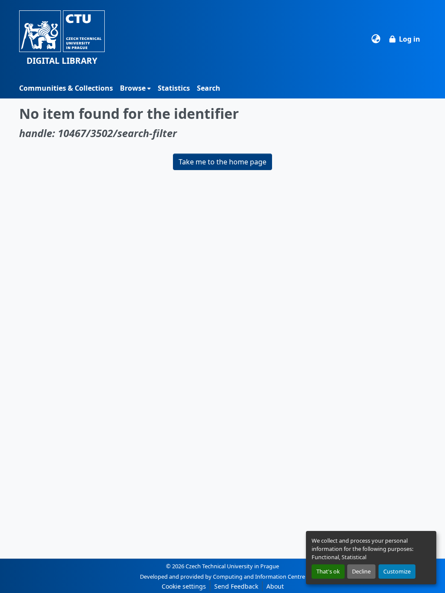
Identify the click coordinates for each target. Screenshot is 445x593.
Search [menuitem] (208, 88)
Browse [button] (133, 88)
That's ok (328, 571)
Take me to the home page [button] (222, 162)
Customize (397, 571)
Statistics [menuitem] (174, 88)
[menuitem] (135, 88)
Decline (361, 571)
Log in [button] (409, 39)
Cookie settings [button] (184, 586)
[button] (62, 38)
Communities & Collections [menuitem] (66, 88)
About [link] (275, 586)
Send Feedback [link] (236, 586)
